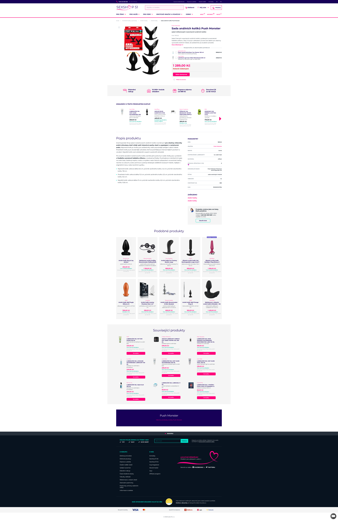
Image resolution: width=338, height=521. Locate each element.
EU (221, 1)
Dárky (188, 14)
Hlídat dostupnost (181, 74)
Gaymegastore (154, 465)
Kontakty (211, 1)
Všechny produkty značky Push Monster (169, 420)
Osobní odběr (202, 1)
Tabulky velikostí (125, 477)
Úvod (117, 20)
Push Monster (176, 25)
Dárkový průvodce (126, 456)
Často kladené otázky (127, 474)
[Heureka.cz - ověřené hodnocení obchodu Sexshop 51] (169, 504)
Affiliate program (154, 474)
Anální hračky (144, 20)
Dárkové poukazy (125, 459)
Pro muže (133, 14)
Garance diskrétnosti (178, 1)
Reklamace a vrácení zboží (128, 480)
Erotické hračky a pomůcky (168, 14)
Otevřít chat (203, 220)
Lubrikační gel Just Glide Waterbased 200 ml (191, 57)
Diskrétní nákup (125, 471)
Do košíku (136, 353)
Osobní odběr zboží (126, 465)
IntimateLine (182, 51)
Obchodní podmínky (126, 483)
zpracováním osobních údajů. (207, 441)
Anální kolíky (154, 20)
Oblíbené (190, 8)
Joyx (150, 471)
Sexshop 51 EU (154, 462)
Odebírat (184, 441)
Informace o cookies (126, 490)
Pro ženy (120, 14)
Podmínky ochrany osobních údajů (129, 486)
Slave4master (153, 468)
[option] (131, 117)
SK (217, 1)
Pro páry (147, 14)
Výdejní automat (125, 468)
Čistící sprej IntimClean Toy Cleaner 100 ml (191, 52)
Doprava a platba (191, 1)
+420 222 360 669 (123, 1)
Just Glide (181, 56)
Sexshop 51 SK (153, 459)
